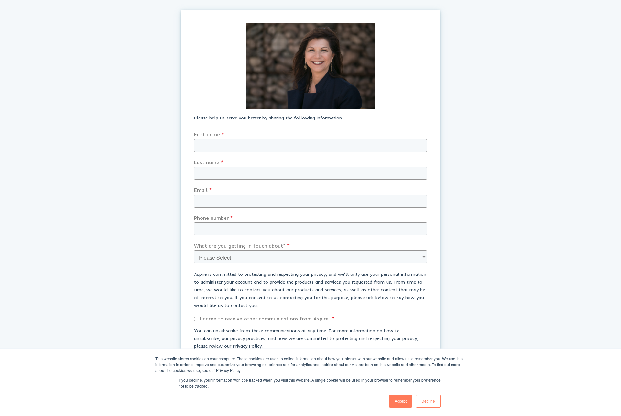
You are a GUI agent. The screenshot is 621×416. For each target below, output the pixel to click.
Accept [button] (401, 401)
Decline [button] (428, 401)
